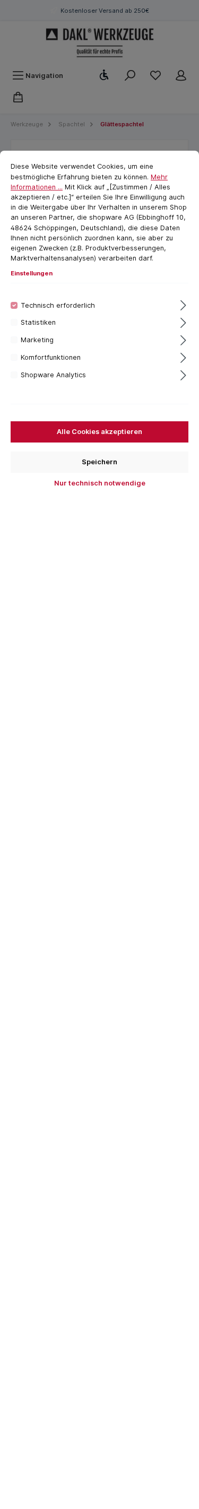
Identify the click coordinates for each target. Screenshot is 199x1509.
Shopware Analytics (53, 375)
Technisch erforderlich (58, 305)
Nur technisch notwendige (99, 483)
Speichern (99, 462)
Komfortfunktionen (51, 357)
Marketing (37, 340)
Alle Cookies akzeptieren (99, 432)
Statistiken (38, 322)
